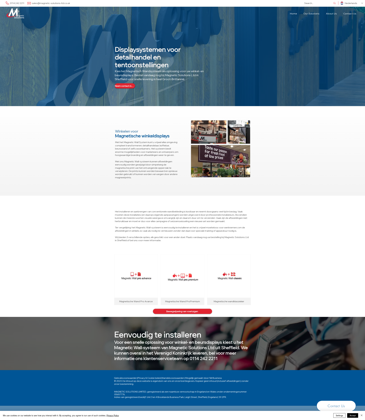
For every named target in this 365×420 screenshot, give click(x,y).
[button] (311, 13)
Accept (353, 415)
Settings (339, 415)
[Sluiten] (361, 415)
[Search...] (334, 3)
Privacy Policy (113, 415)
